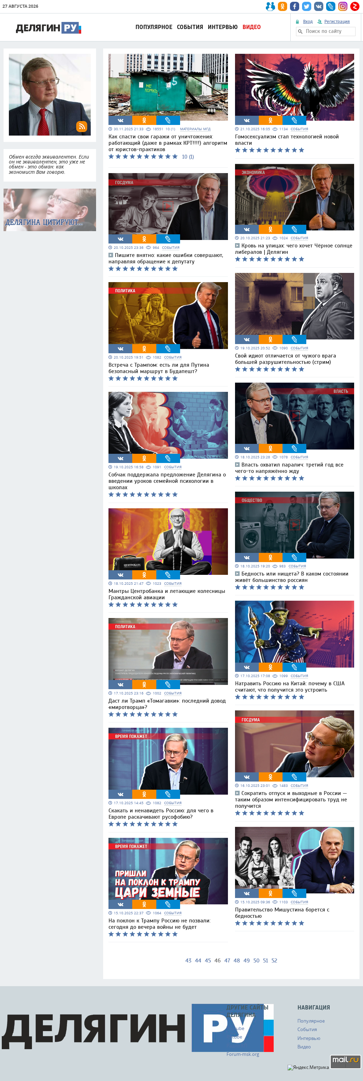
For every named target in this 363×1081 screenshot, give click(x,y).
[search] (300, 31)
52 (274, 960)
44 (198, 960)
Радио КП (237, 1045)
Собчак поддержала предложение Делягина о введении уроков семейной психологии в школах (167, 481)
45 (208, 960)
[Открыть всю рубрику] (50, 210)
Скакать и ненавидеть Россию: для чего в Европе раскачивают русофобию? (160, 813)
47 (227, 960)
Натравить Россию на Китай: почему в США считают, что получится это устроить (290, 686)
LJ (168, 120)
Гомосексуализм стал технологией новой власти (287, 139)
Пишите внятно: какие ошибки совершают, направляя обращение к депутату (165, 258)
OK (144, 120)
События (190, 27)
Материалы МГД (195, 129)
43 (188, 960)
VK (120, 120)
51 (265, 960)
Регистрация (337, 21)
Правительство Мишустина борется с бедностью (282, 912)
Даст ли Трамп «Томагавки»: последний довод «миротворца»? (167, 704)
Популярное (153, 27)
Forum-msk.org (243, 1054)
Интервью (223, 27)
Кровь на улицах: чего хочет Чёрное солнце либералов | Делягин (293, 248)
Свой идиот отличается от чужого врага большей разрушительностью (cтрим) (285, 359)
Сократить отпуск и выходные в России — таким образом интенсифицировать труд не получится (291, 799)
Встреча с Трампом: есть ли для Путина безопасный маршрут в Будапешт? (158, 368)
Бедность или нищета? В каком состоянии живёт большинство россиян (291, 577)
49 (247, 960)
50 (256, 960)
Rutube (234, 1037)
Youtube (235, 1028)
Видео (251, 27)
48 (237, 960)
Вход (308, 21)
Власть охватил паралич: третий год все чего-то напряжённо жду (289, 468)
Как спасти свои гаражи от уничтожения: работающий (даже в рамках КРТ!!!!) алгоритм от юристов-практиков (167, 143)
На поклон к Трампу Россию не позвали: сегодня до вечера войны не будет (159, 923)
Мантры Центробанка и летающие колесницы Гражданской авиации (166, 594)
